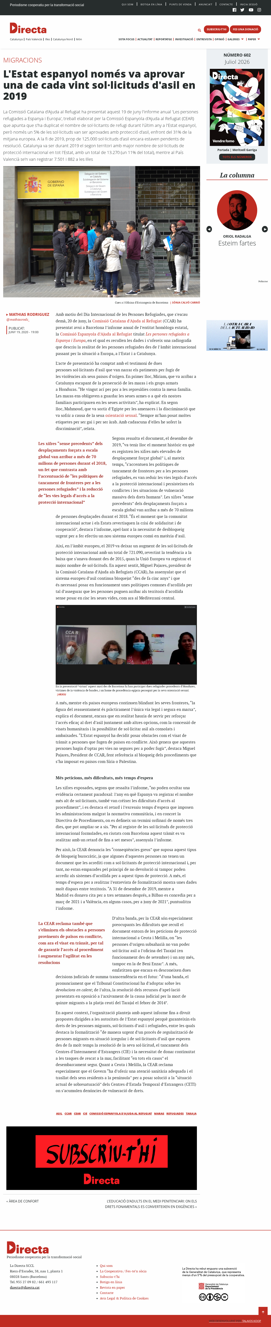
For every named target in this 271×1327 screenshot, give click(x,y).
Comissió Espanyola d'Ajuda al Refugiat (120, 1113)
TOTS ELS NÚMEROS (237, 157)
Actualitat (144, 39)
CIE (85, 1113)
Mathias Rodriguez (29, 314)
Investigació (184, 39)
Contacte (226, 4)
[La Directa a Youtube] (251, 10)
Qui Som (127, 4)
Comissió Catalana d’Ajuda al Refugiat (127, 321)
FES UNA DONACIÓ (245, 29)
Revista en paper (112, 1288)
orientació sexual (121, 415)
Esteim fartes (237, 242)
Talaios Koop (235, 1321)
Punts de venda (180, 4)
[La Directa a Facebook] (234, 10)
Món (79, 39)
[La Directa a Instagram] (259, 10)
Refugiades (175, 1113)
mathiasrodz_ (19, 320)
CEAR (77, 1113)
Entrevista (204, 39)
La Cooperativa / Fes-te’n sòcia (123, 1271)
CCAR (68, 1113)
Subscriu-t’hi (110, 1277)
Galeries (234, 39)
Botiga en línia (151, 4)
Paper (252, 39)
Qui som (106, 1266)
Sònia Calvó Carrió (186, 302)
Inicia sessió (249, 4)
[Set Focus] (199, 30)
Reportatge (164, 39)
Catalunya (16, 39)
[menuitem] (16, 39)
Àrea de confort (24, 1201)
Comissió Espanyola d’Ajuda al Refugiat (96, 334)
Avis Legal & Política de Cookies (124, 1298)
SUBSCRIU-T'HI (216, 29)
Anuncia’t (205, 4)
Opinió (219, 39)
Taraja (191, 1113)
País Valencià (34, 39)
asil (59, 1113)
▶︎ (266, 229)
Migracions (22, 59)
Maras (159, 1113)
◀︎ (210, 229)
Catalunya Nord (63, 39)
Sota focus (126, 39)
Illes (47, 39)
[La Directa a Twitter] (242, 10)
